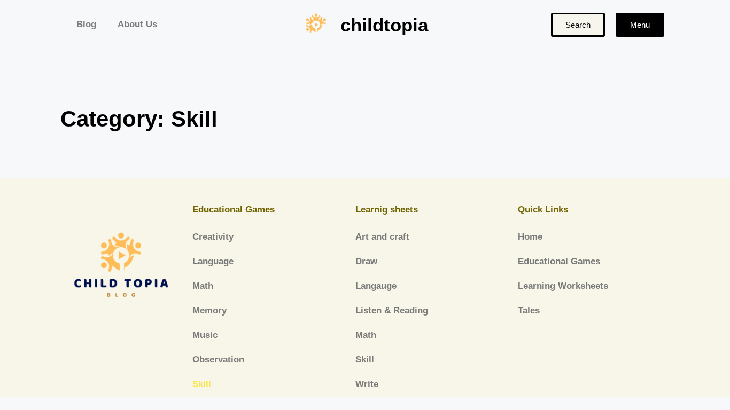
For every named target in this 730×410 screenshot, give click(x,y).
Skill (201, 384)
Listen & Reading (391, 310)
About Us (137, 24)
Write (366, 384)
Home (530, 237)
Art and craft (382, 237)
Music (205, 335)
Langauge (376, 286)
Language (213, 261)
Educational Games (559, 261)
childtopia (384, 24)
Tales (529, 310)
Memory (209, 310)
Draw (366, 261)
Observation (218, 359)
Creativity (213, 237)
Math (202, 286)
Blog (86, 24)
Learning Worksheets (563, 286)
